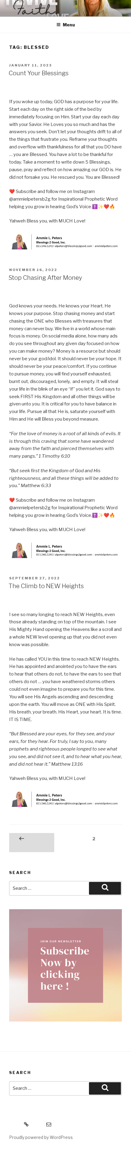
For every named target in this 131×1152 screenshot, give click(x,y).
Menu (69, 24)
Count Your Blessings (39, 73)
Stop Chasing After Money (45, 277)
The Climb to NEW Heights (46, 586)
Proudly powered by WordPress (41, 1137)
